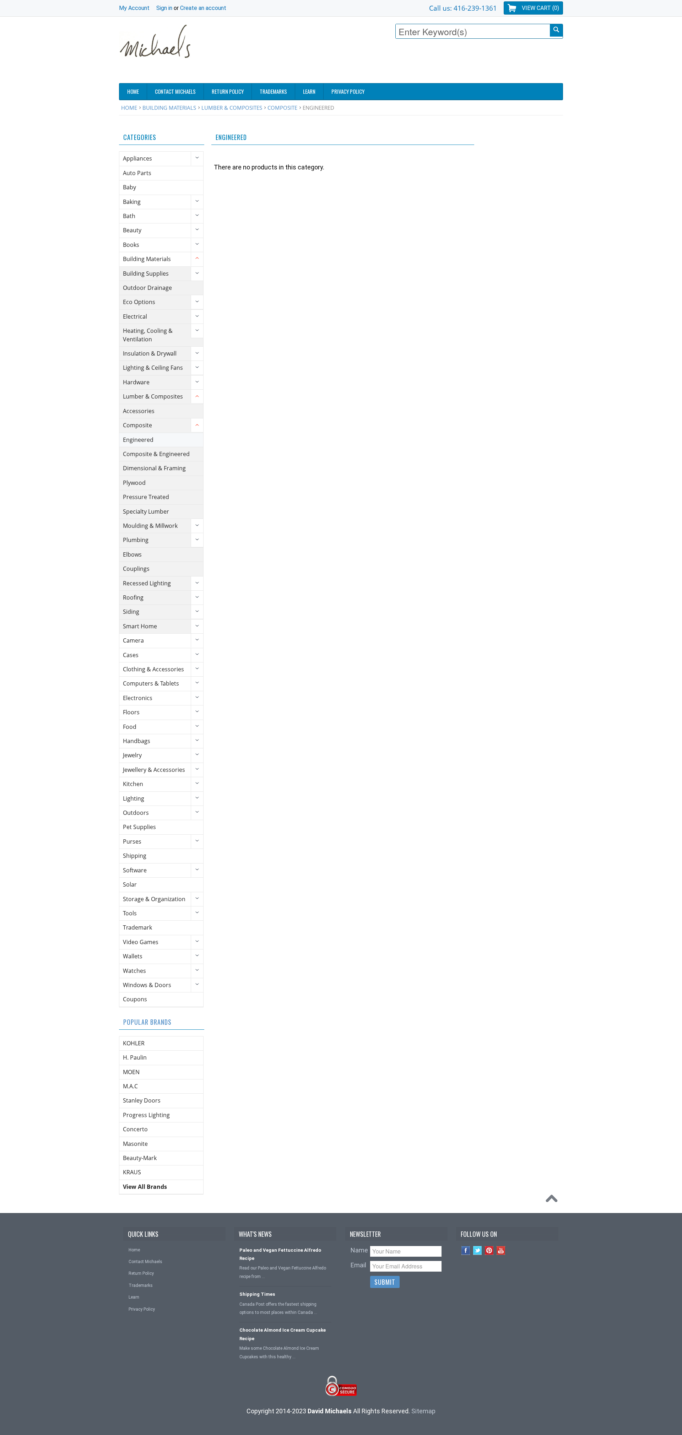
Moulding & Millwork (150, 526)
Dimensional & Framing (154, 468)
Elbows (132, 554)
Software (135, 870)
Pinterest (489, 1250)
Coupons (135, 999)
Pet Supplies (139, 827)
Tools (130, 913)
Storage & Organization (154, 899)
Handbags (136, 741)
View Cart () (540, 8)
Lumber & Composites (231, 107)
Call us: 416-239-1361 (463, 8)
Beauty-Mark (140, 1158)
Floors (131, 712)
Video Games (140, 942)
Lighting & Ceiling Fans (153, 368)
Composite (282, 107)
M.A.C (130, 1086)
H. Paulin (135, 1057)
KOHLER (134, 1043)
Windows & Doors (147, 985)
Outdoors (136, 813)
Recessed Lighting (147, 583)
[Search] (556, 30)
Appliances (137, 158)
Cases (131, 655)
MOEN (131, 1072)
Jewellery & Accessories (154, 770)
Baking (132, 202)
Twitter (477, 1250)
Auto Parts (137, 173)
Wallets (132, 956)
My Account (134, 8)
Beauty (132, 230)
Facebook (465, 1250)
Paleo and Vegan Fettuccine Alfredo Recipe (280, 1254)
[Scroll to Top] (553, 1200)
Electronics (137, 698)
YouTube (501, 1250)
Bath (129, 216)
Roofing (133, 597)
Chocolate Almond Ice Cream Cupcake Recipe (282, 1334)
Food (129, 727)
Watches (134, 971)
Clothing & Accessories (153, 669)
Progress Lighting (146, 1115)
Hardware (136, 382)
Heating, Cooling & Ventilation (148, 335)
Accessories (139, 411)
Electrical (135, 316)
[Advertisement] (433, 63)
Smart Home (140, 626)
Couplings (136, 569)
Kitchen (133, 784)
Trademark (137, 927)
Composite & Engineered (156, 454)
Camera (133, 640)
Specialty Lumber (146, 511)
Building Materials (169, 107)
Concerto (135, 1129)
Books (131, 245)
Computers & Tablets (151, 683)
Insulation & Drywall (150, 353)
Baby (129, 187)
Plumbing (135, 540)
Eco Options (139, 302)
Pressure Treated (146, 497)
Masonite (135, 1144)
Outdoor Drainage (147, 288)
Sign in (164, 8)
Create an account (203, 8)
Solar (130, 884)
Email (358, 1265)
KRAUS (132, 1172)
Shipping (134, 856)
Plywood (134, 483)
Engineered (138, 440)
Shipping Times (257, 1294)
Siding (131, 612)
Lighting (133, 798)
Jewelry (132, 755)
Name (359, 1250)
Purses (132, 841)
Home (129, 107)
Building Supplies (146, 273)
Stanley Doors (142, 1100)
